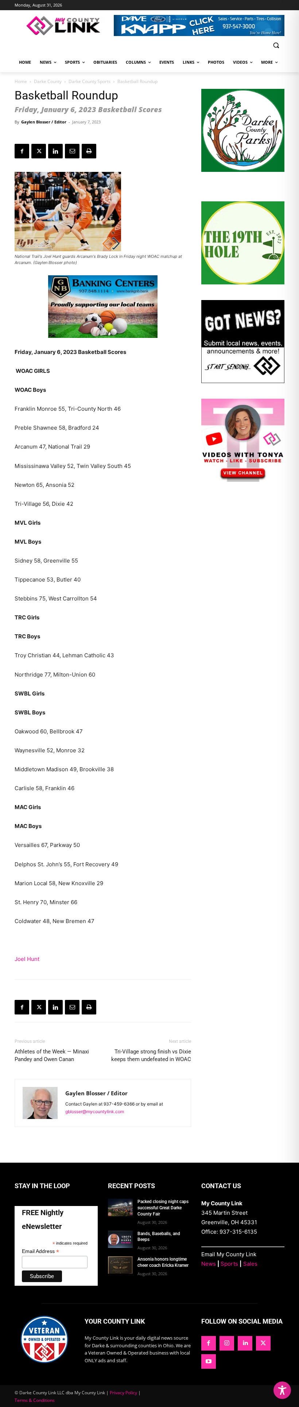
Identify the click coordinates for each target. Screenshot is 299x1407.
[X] (38, 151)
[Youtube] (208, 1361)
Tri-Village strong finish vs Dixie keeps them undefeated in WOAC (151, 1055)
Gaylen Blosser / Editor (43, 122)
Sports (229, 1263)
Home (21, 81)
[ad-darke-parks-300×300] (242, 169)
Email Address (40, 1251)
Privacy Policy (123, 1393)
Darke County (48, 81)
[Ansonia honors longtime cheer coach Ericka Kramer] (120, 1265)
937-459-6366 (119, 1104)
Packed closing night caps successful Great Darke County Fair (163, 1208)
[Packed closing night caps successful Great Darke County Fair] (120, 1207)
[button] (275, 45)
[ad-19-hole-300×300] (242, 282)
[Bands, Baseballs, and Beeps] (120, 1239)
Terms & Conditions (35, 1400)
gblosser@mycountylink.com (94, 1111)
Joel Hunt (27, 958)
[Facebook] (22, 151)
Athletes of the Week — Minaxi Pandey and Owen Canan (52, 1055)
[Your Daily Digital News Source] (64, 25)
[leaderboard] (199, 25)
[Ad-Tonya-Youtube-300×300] (242, 479)
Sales (250, 1263)
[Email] (72, 151)
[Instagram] (227, 1343)
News (208, 1263)
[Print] (89, 151)
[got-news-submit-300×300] (242, 381)
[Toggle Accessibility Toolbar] (282, 1390)
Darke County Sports (89, 81)
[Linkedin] (55, 151)
